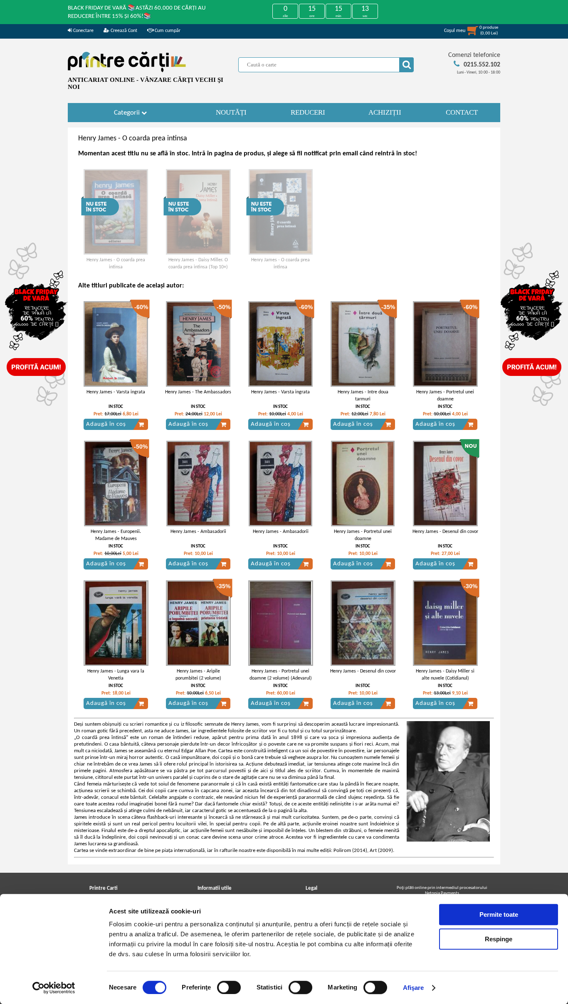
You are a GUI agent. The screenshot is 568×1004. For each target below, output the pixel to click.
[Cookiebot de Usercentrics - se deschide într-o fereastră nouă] (53, 988)
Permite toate (498, 914)
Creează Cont (123, 30)
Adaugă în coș (106, 424)
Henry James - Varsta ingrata (115, 392)
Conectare (83, 30)
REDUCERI (308, 112)
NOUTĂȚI (231, 112)
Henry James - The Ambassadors (198, 392)
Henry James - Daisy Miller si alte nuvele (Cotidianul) (445, 675)
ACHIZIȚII (384, 112)
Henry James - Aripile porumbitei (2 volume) (198, 675)
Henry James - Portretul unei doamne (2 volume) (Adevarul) (280, 675)
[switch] (229, 987)
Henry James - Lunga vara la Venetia (115, 675)
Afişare (413, 987)
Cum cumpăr (166, 30)
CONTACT (462, 112)
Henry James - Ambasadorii (198, 531)
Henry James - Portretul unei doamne (445, 396)
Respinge (498, 939)
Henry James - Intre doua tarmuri (363, 396)
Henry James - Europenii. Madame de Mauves (116, 535)
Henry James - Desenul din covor (445, 531)
